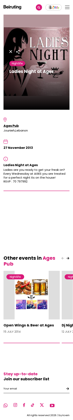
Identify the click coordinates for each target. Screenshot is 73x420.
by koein (64, 415)
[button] (68, 258)
